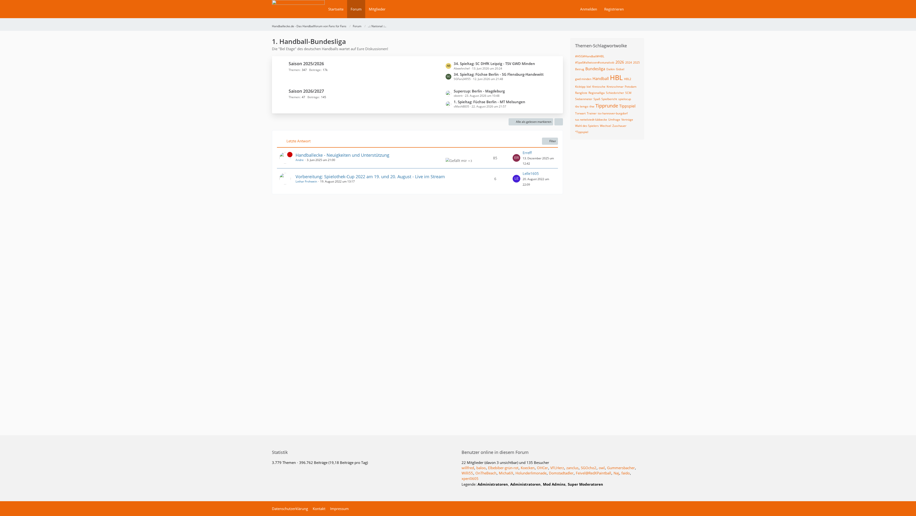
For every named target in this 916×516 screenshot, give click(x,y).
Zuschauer (619, 126)
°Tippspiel (581, 132)
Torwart (580, 113)
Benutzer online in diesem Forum (495, 452)
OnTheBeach (485, 473)
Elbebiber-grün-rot (503, 467)
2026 (619, 62)
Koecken (528, 467)
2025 (636, 62)
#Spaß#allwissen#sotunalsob (594, 62)
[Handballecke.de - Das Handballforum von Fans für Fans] (298, 12)
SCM (628, 93)
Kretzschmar (615, 87)
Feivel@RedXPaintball (593, 473)
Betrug (579, 69)
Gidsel (620, 69)
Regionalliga (596, 93)
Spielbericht (609, 99)
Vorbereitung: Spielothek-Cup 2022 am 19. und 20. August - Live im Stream (370, 176)
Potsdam (630, 87)
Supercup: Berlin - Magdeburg (479, 91)
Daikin (610, 69)
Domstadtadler (561, 473)
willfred (468, 467)
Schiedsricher (615, 93)
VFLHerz (557, 467)
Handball (601, 78)
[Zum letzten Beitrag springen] (516, 158)
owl (602, 467)
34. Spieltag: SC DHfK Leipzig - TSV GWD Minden (494, 63)
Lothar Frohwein (306, 181)
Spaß (596, 99)
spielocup (624, 99)
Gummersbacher (621, 467)
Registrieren (614, 9)
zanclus (572, 467)
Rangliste (581, 93)
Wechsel (605, 126)
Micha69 (506, 473)
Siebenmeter (583, 99)
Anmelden (588, 9)
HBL (616, 77)
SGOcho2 (588, 467)
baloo (481, 467)
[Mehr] (558, 121)
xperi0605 (470, 478)
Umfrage (614, 120)
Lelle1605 (531, 173)
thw (591, 106)
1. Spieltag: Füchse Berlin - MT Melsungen (489, 101)
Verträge (627, 120)
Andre (300, 160)
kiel (589, 87)
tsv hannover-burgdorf (613, 113)
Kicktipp (580, 87)
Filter (552, 141)
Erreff (527, 152)
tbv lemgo (581, 106)
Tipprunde (606, 105)
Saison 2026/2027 (306, 91)
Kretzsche (598, 87)
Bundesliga (595, 68)
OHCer (542, 467)
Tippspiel (627, 106)
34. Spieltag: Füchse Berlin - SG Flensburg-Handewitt (499, 74)
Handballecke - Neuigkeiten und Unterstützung (342, 155)
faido (625, 473)
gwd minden (583, 79)
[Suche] (635, 9)
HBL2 (627, 79)
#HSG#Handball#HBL (589, 56)
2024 (628, 62)
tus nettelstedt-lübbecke (591, 120)
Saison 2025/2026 (306, 63)
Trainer (592, 113)
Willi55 (467, 473)
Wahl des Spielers (587, 126)
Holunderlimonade (530, 473)
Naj (616, 473)
